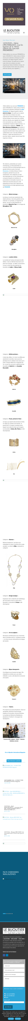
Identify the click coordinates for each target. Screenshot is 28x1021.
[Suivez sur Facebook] (4, 955)
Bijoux (7, 40)
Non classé (12, 40)
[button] (4, 913)
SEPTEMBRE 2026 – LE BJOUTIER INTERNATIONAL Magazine (13, 780)
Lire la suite (7, 74)
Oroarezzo (5, 171)
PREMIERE (7, 187)
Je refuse (18, 1018)
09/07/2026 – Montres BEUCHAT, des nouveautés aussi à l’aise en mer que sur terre (14, 833)
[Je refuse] (26, 1015)
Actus (4, 40)
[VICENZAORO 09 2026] (14, 25)
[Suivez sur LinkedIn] (7, 955)
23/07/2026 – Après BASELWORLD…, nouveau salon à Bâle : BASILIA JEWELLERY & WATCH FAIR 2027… (13, 808)
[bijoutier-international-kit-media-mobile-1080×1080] (14, 843)
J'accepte (11, 1018)
